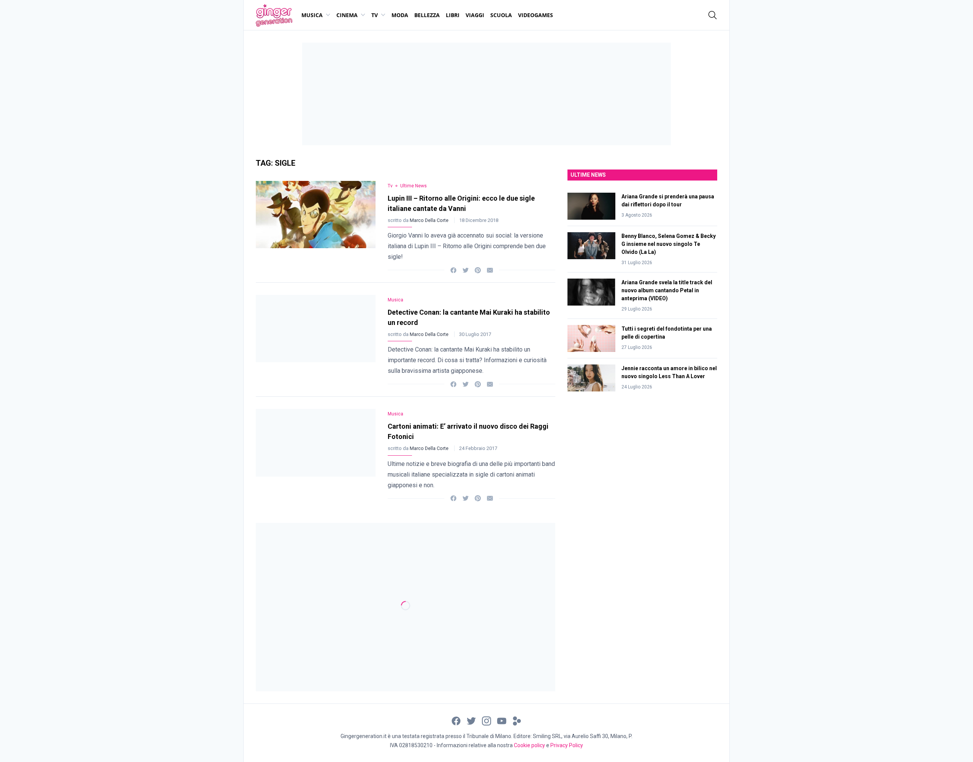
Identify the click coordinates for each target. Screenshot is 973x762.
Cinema (347, 15)
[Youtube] (501, 720)
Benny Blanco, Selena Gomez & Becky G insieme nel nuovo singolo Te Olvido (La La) (668, 244)
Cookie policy (529, 745)
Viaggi (475, 15)
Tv (374, 15)
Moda (399, 15)
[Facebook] (453, 269)
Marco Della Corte (430, 220)
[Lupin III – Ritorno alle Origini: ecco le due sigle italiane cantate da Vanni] (316, 225)
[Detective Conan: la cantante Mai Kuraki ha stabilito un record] (316, 339)
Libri (453, 15)
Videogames (535, 15)
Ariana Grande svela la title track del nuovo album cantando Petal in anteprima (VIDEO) (666, 290)
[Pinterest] (478, 269)
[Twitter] (466, 269)
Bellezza (427, 15)
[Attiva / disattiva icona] (713, 15)
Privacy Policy (566, 745)
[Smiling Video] (516, 720)
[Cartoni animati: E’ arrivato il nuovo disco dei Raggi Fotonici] (316, 453)
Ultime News (413, 186)
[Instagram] (486, 720)
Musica (312, 15)
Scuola (501, 15)
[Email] (490, 269)
